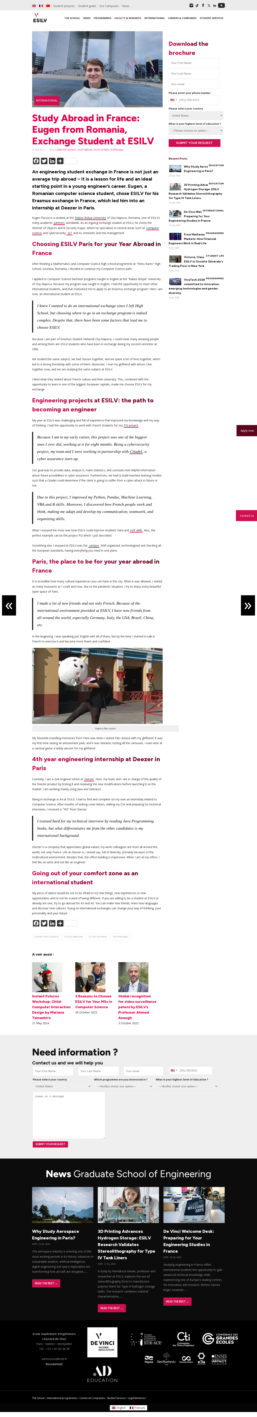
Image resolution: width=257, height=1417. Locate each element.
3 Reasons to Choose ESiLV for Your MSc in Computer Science (93, 1001)
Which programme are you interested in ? (120, 1079)
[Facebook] (203, 7)
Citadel (136, 451)
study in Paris (101, 149)
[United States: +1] (173, 100)
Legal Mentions (136, 1398)
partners (59, 223)
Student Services (116, 1398)
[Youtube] (221, 7)
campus (94, 545)
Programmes (215, 233)
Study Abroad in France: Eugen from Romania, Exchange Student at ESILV (93, 129)
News (126, 6)
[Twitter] (208, 7)
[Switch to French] (41, 6)
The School (38, 1398)
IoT (69, 233)
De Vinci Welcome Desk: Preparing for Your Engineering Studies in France (193, 216)
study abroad (85, 149)
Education (216, 165)
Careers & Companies (92, 1398)
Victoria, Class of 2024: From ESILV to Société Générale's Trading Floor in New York (196, 261)
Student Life (215, 255)
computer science (65, 149)
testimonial (116, 149)
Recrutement (54, 1364)
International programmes (62, 1398)
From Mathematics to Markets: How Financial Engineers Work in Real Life (192, 239)
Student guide (87, 6)
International (46, 100)
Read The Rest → (46, 1283)
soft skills (136, 530)
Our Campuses (109, 6)
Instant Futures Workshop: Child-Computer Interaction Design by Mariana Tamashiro (51, 1007)
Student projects (64, 6)
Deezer (89, 779)
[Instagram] (191, 7)
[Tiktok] (197, 7)
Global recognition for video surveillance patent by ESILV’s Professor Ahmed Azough (137, 1007)
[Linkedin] (214, 7)
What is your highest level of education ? (195, 124)
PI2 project (131, 425)
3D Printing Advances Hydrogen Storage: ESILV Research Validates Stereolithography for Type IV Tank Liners (126, 1244)
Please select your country (186, 108)
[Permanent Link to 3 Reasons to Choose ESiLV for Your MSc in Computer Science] (90, 991)
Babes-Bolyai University (90, 218)
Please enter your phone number (190, 93)
